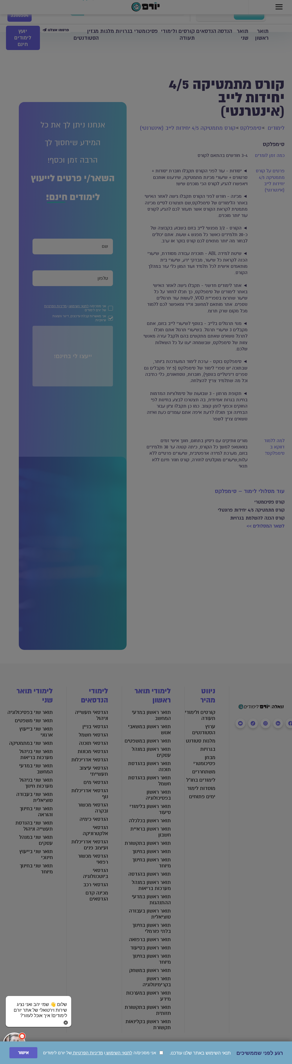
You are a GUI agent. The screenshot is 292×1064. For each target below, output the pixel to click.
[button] (38, 1004)
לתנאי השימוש (118, 1052)
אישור (23, 1052)
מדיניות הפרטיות (87, 1052)
